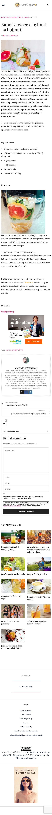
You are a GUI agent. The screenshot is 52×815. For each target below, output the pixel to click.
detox (8, 350)
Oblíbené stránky (26, 727)
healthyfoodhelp (7, 312)
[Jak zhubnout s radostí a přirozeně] (13, 611)
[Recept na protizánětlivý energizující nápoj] (13, 537)
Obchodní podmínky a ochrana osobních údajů (26, 735)
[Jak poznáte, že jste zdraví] (39, 564)
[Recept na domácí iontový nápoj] (13, 586)
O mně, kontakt (26, 714)
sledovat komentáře (12, 506)
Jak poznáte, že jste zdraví (37, 574)
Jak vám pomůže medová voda (13, 574)
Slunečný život (26, 686)
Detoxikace (6, 17)
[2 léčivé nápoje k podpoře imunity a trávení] (39, 611)
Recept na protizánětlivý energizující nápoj (10, 548)
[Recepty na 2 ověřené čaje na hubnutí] (39, 586)
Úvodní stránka (26, 710)
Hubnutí (14, 17)
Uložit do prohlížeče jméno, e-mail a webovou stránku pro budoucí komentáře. (23, 497)
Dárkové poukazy (26, 719)
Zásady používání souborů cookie (26, 731)
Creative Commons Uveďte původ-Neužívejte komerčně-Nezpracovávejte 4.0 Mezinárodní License (26, 755)
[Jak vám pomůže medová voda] (13, 564)
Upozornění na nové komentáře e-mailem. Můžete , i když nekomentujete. (24, 505)
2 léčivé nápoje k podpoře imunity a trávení (37, 622)
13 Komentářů (13, 431)
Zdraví (26, 17)
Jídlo (21, 17)
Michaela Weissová (10, 35)
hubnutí (15, 350)
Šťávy (21, 350)
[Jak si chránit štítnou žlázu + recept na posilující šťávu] (13, 636)
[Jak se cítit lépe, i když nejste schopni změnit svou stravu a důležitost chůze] (39, 537)
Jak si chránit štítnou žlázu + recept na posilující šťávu (12, 647)
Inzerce (26, 723)
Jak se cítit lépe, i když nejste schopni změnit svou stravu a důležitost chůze (38, 549)
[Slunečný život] (26, 4)
